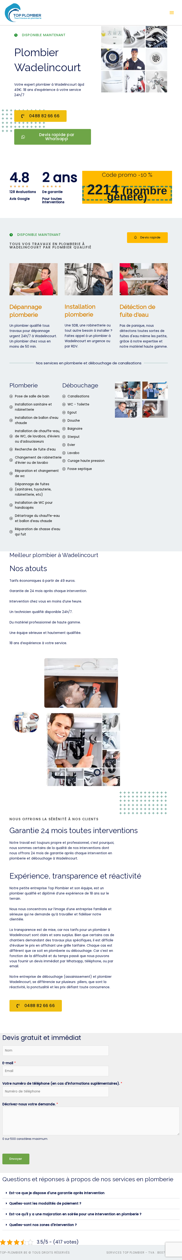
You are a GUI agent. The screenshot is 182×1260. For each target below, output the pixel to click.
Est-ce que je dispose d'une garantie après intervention (57, 1193)
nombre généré (137, 193)
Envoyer (15, 1159)
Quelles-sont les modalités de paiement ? (45, 1203)
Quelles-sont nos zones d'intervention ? (43, 1225)
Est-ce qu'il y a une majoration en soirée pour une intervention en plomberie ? (75, 1214)
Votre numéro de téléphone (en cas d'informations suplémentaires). (62, 1083)
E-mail (9, 1063)
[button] (91, 1193)
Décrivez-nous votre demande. (30, 1104)
